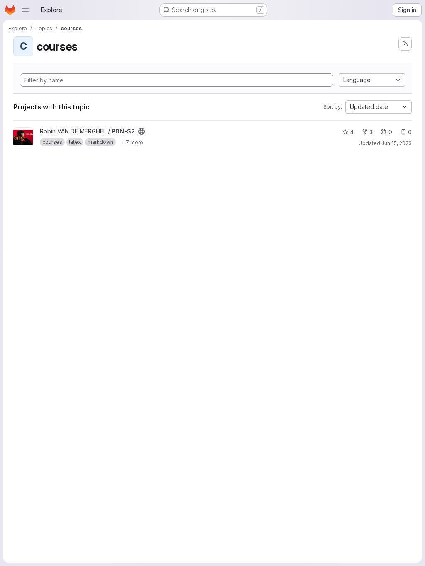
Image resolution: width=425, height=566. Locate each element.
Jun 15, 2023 (396, 143)
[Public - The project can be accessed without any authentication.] (141, 131)
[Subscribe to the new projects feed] (405, 44)
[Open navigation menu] (25, 10)
